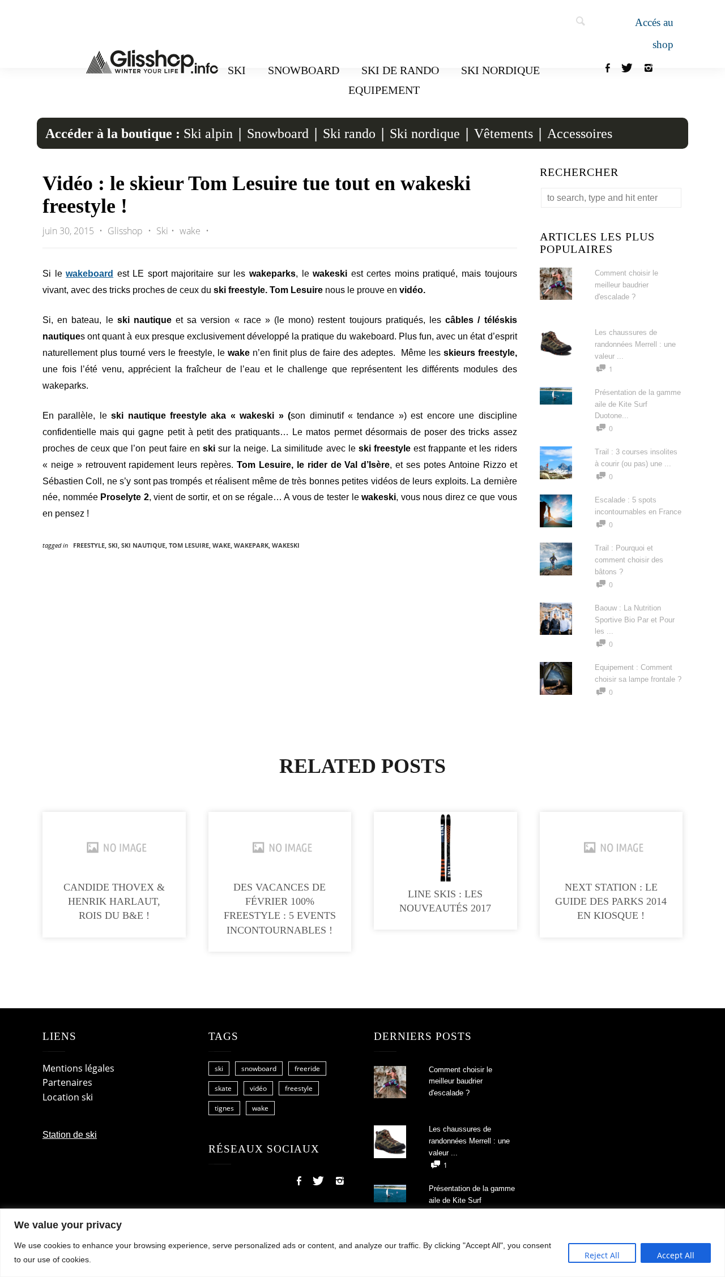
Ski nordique (500, 70)
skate (223, 1088)
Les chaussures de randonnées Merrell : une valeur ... (635, 344)
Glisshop (126, 231)
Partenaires (67, 1082)
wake (190, 231)
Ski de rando (400, 70)
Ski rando (349, 133)
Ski (237, 70)
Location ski (67, 1097)
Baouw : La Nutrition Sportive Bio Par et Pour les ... (635, 620)
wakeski (286, 545)
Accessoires (579, 133)
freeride (307, 1068)
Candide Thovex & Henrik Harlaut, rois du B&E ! (114, 901)
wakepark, (253, 545)
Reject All (602, 1255)
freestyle (299, 1088)
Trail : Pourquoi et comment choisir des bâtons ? (629, 560)
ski (219, 1068)
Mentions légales (78, 1068)
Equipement (384, 90)
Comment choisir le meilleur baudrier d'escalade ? (626, 285)
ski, (114, 545)
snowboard (258, 1068)
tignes (224, 1108)
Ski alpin (208, 133)
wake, (223, 545)
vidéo (258, 1088)
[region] (362, 1243)
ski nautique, (145, 545)
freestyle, (90, 545)
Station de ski (69, 1135)
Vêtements (503, 133)
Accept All (675, 1255)
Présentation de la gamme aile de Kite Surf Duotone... (638, 404)
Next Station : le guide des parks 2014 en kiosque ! (611, 901)
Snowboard (303, 70)
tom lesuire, (190, 545)
